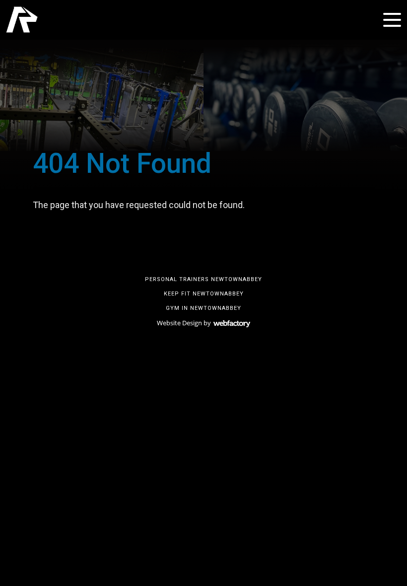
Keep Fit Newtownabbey (204, 294)
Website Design (179, 322)
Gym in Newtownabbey (203, 308)
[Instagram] (203, 254)
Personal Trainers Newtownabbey (203, 279)
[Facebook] (188, 254)
